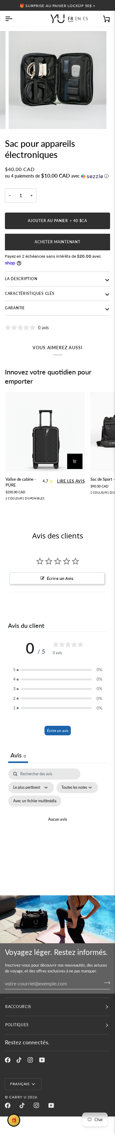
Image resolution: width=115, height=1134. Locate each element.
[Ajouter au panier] (74, 461)
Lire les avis (71, 481)
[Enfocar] (20, 117)
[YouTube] (42, 1060)
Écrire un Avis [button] (60, 578)
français (20, 1083)
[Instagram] (30, 1060)
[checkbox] (34, 801)
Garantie (15, 308)
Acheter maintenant (57, 242)
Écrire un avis (57, 730)
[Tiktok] (19, 1060)
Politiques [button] (17, 1025)
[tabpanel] (57, 827)
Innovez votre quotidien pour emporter (48, 376)
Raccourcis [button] (18, 1006)
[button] (57, 176)
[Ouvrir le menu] (14, 19)
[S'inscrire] (105, 982)
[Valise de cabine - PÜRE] (45, 432)
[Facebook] (7, 1060)
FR (70, 19)
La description (21, 278)
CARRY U (17, 1097)
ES (85, 19)
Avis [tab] (18, 755)
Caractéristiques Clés (30, 293)
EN (78, 19)
